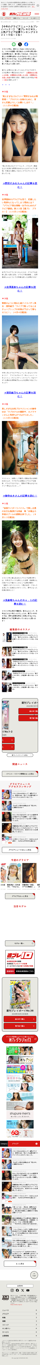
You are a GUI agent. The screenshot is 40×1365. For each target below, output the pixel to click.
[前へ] (6, 715)
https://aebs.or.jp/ (16, 1304)
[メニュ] (37, 14)
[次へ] (34, 715)
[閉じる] (38, 5)
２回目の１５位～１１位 (19, 75)
